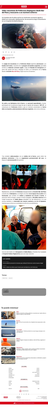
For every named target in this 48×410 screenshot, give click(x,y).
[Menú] (1, 6)
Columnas (10, 373)
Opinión (37, 369)
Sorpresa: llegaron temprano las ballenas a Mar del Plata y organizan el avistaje (30, 340)
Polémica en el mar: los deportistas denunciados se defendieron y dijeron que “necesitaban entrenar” (31, 358)
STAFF (38, 388)
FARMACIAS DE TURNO (35, 381)
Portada (10, 368)
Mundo (38, 368)
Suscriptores (37, 376)
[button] (8, 52)
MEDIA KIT (10, 388)
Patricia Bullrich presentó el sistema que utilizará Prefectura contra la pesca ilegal (23, 263)
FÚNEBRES (37, 383)
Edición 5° (10, 372)
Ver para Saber (11, 377)
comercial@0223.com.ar (18, 397)
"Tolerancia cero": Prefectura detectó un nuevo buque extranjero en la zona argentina (30, 331)
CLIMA (10, 385)
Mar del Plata (15, 71)
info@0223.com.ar (18, 396)
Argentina (10, 376)
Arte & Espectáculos (35, 372)
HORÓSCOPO (37, 382)
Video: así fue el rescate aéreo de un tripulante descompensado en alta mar (30, 322)
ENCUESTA (10, 383)
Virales (38, 373)
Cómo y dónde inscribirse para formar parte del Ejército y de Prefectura (20, 267)
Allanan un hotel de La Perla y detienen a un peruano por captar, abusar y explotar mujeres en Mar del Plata (31, 314)
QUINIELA (10, 381)
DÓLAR (10, 382)
